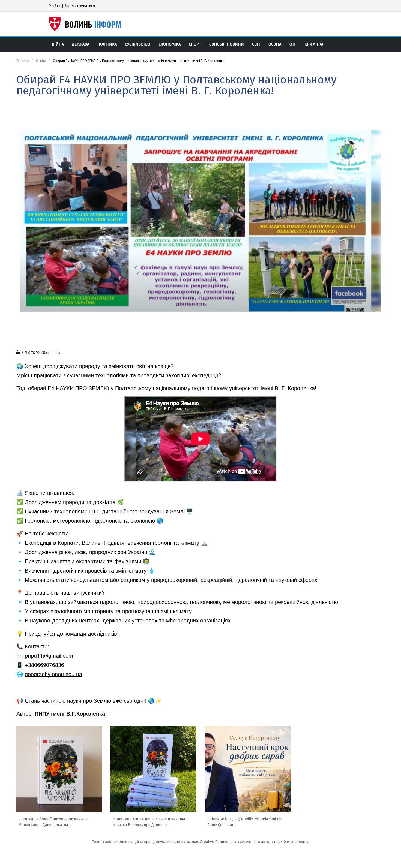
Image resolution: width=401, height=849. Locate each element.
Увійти (55, 6)
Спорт (195, 44)
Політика (107, 44)
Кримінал (314, 44)
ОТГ (292, 44)
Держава (80, 44)
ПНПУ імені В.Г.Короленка (70, 713)
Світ (256, 44)
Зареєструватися (79, 6)
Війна (58, 44)
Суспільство (137, 44)
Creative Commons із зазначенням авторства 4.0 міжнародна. (254, 841)
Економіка (169, 44)
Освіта (274, 44)
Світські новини (226, 44)
